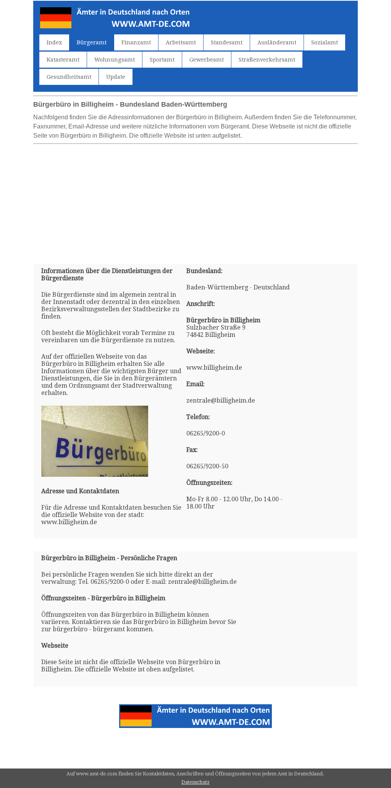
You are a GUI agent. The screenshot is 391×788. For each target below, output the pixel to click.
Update (115, 77)
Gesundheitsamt (69, 77)
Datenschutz (195, 782)
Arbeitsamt (181, 42)
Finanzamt (136, 42)
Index (54, 42)
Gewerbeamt (206, 60)
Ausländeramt (276, 42)
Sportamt (162, 60)
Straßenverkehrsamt (267, 60)
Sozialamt (324, 42)
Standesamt (226, 42)
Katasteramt (63, 60)
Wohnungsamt (114, 60)
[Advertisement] (195, 200)
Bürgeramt (92, 42)
